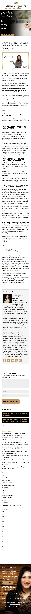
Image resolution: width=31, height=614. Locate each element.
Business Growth (6, 480)
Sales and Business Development (11, 505)
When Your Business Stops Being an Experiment (15, 442)
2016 (3, 537)
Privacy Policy (13, 604)
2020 (3, 527)
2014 (3, 542)
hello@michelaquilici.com (10, 590)
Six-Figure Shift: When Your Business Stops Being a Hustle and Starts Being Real (14, 448)
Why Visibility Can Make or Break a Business (15, 414)
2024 (3, 517)
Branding (4, 478)
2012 (3, 547)
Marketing (5, 490)
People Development (8, 495)
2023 (3, 519)
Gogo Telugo (16, 606)
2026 (3, 512)
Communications (7, 483)
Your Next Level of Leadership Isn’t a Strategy (15, 460)
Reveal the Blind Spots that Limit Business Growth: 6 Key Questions (15, 420)
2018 (3, 532)
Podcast (4, 500)
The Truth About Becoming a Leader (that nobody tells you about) (14, 467)
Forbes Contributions (8, 485)
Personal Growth (7, 498)
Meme (3, 493)
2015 (3, 539)
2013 (3, 544)
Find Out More (7, 582)
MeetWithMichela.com (13, 270)
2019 (3, 529)
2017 (3, 534)
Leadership (5, 488)
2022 (3, 522)
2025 (3, 514)
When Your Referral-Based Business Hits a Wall (15, 444)
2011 (3, 549)
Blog (3, 475)
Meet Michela (7, 35)
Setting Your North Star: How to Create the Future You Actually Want (14, 452)
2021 (3, 524)
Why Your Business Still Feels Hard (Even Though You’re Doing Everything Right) (13, 434)
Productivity (5, 503)
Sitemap (18, 604)
